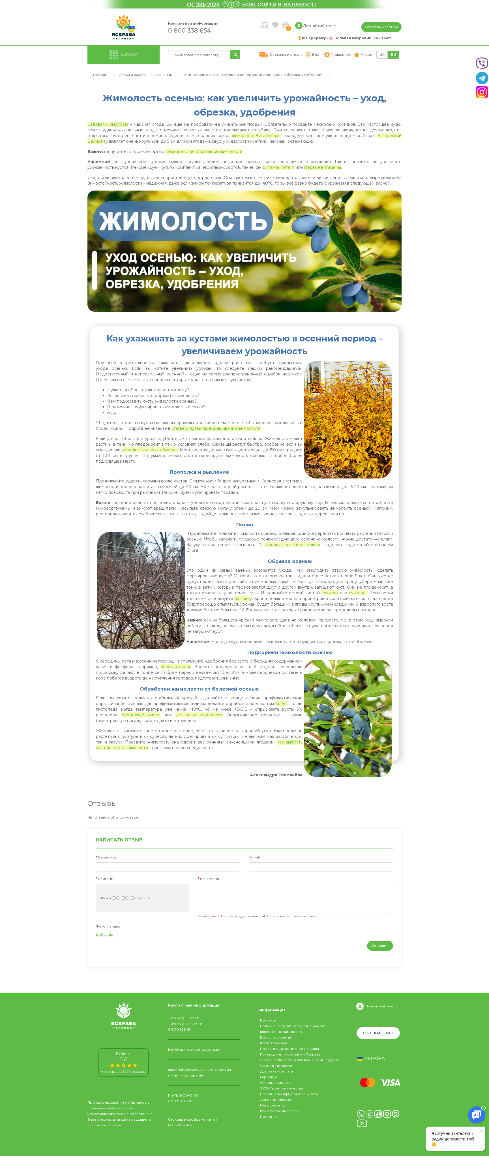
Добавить (104, 934)
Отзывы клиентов (275, 1082)
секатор (329, 592)
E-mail (254, 857)
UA (382, 54)
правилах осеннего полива (292, 544)
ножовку (243, 598)
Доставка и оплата (276, 1071)
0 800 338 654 (189, 30)
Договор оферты (276, 1099)
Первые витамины (322, 167)
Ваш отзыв (209, 879)
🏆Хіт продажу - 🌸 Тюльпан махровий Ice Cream (344, 38)
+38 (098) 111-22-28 (184, 1018)
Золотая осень (175, 666)
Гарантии (268, 1077)
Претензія (269, 1116)
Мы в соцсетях (273, 1105)
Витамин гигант (278, 167)
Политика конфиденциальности (289, 1094)
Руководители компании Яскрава (290, 1054)
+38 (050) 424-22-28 (185, 1024)
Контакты (268, 1020)
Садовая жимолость (107, 124)
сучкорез (358, 592)
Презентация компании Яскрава (289, 1048)
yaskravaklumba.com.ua (107, 1114)
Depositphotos (180, 1125)
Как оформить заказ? (279, 1111)
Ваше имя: (107, 857)
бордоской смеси (140, 714)
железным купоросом (198, 714)
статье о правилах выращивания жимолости (216, 428)
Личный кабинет (380, 1006)
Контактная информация (190, 23)
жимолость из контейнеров (150, 449)
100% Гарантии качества (281, 1088)
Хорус (281, 703)
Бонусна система (275, 1037)
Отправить (380, 945)
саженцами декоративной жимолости (204, 151)
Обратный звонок (381, 27)
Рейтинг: (105, 879)
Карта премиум (274, 1043)
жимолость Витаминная (256, 135)
